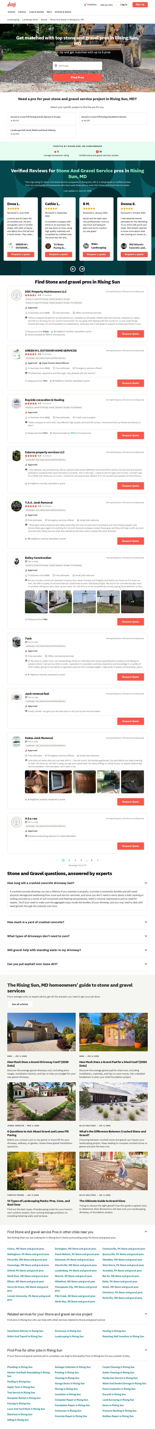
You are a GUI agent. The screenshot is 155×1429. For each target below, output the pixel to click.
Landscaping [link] (13, 19)
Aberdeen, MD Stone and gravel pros (122, 1259)
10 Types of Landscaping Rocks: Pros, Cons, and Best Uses (38, 1202)
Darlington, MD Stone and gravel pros (75, 1248)
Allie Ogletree (87, 1125)
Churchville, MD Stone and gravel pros (76, 1265)
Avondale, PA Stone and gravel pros (122, 1270)
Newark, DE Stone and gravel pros (73, 1276)
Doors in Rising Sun (113, 1405)
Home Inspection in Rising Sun (118, 1388)
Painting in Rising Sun (67, 1372)
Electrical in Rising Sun (19, 1414)
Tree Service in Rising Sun (21, 1392)
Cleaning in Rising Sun (67, 1378)
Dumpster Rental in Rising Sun (24, 1398)
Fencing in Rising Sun (18, 1403)
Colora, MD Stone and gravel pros (25, 1248)
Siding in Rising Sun (18, 1419)
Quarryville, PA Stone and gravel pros (123, 1254)
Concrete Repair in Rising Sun (71, 1416)
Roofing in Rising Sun (18, 1381)
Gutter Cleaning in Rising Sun (118, 1372)
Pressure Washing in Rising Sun (119, 1410)
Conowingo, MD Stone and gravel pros (28, 1265)
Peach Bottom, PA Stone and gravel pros (77, 1254)
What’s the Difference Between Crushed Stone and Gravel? (112, 1133)
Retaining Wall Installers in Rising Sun (123, 1336)
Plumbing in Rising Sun (19, 1367)
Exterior (22, 11)
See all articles (20, 1004)
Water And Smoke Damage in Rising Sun (124, 1383)
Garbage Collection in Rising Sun (73, 1367)
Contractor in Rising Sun (68, 1410)
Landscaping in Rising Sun (69, 1336)
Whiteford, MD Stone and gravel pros (75, 1281)
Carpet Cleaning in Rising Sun (118, 1367)
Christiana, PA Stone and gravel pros (122, 1292)
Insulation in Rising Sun (68, 1394)
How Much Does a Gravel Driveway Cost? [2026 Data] (38, 1063)
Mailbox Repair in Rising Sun (118, 1416)
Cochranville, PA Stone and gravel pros (123, 1248)
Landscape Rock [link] (30, 19)
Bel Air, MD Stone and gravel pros (120, 1276)
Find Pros (77, 77)
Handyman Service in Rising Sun (120, 1378)
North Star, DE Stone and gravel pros (75, 1301)
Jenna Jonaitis (15, 1125)
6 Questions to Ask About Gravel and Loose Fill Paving (38, 1133)
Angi (9, 1056)
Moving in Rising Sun (66, 1388)
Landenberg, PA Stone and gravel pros (76, 1270)
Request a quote (20, 254)
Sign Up (140, 4)
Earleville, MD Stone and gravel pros (122, 1297)
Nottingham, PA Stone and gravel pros (28, 1254)
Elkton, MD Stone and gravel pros (25, 1281)
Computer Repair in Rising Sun (71, 1399)
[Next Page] (98, 860)
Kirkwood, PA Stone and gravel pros (74, 1259)
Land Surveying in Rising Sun (118, 1399)
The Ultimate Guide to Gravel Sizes (102, 1201)
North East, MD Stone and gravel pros (27, 1276)
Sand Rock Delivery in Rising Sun (25, 1331)
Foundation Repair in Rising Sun (72, 1405)
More (49, 11)
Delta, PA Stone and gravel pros (119, 1281)
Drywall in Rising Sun (114, 1394)
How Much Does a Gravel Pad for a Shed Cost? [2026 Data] (113, 1063)
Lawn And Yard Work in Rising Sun (26, 1408)
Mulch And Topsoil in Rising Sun (24, 1336)
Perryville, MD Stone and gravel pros (27, 1259)
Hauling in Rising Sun (114, 1331)
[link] (10, 246)
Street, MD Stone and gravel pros (120, 1287)
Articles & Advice (63, 11)
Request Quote (130, 333)
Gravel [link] (44, 19)
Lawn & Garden (36, 11)
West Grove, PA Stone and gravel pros (123, 1265)
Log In (123, 4)
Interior (11, 11)
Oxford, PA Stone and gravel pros (25, 1270)
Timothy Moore (15, 1195)
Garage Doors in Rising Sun (70, 1383)
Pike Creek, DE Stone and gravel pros (75, 1296)
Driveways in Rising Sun (68, 1331)
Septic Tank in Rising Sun (21, 1387)
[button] (36, 601)
